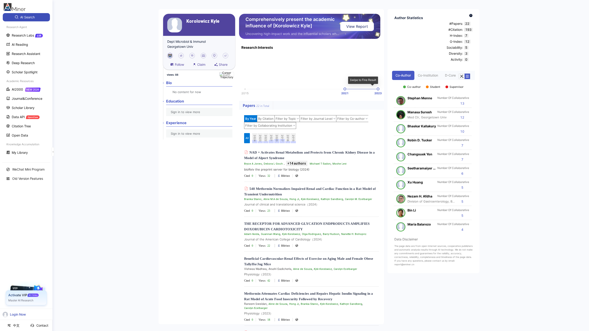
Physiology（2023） (258, 274)
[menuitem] (26, 17)
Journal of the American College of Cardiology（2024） (284, 239)
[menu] (26, 85)
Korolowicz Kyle (202, 21)
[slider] (344, 89)
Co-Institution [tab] (428, 75)
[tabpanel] (433, 156)
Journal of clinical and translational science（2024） (281, 204)
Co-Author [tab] (403, 75)
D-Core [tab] (450, 75)
